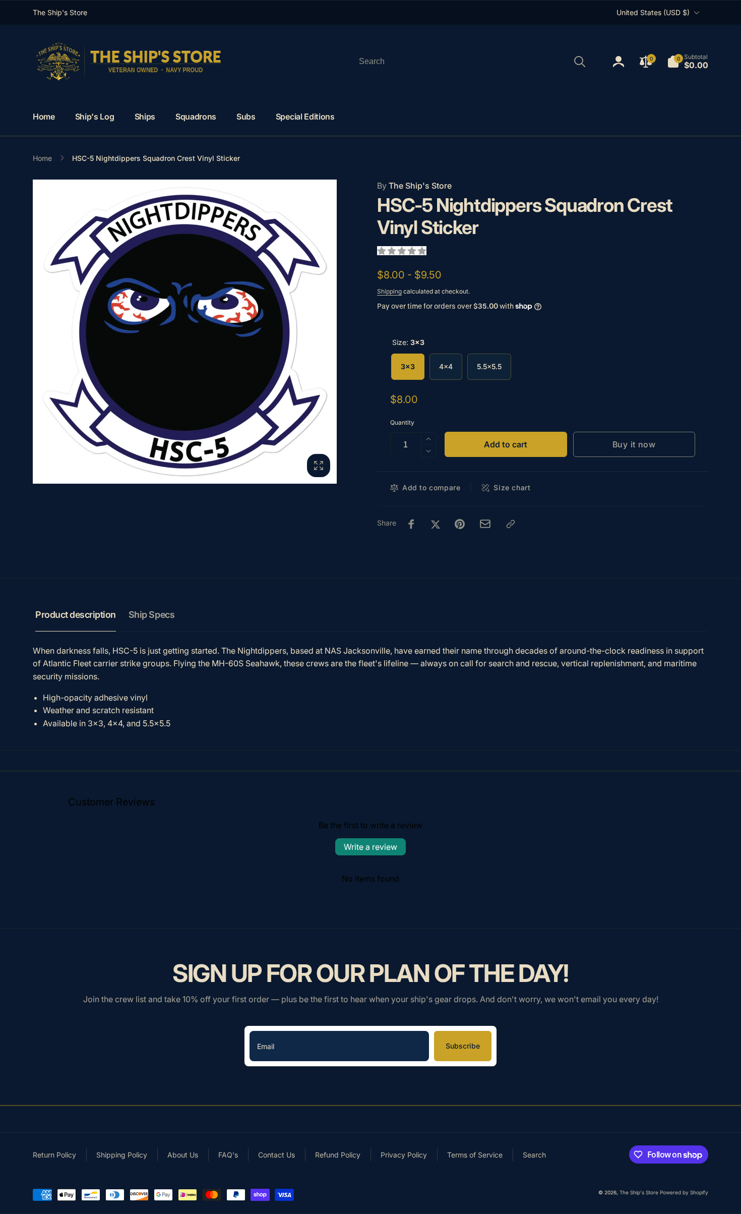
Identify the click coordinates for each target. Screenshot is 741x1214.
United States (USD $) (653, 12)
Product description (75, 614)
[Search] (580, 61)
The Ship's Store (414, 186)
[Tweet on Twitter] (435, 524)
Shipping (389, 291)
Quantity (402, 422)
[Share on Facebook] (411, 524)
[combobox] (471, 61)
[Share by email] (485, 523)
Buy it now (634, 444)
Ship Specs (151, 614)
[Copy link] (511, 524)
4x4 (446, 366)
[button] (687, 61)
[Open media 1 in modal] (185, 332)
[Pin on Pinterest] (460, 524)
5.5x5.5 (489, 366)
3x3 (408, 366)
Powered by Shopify (684, 1192)
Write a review (370, 847)
